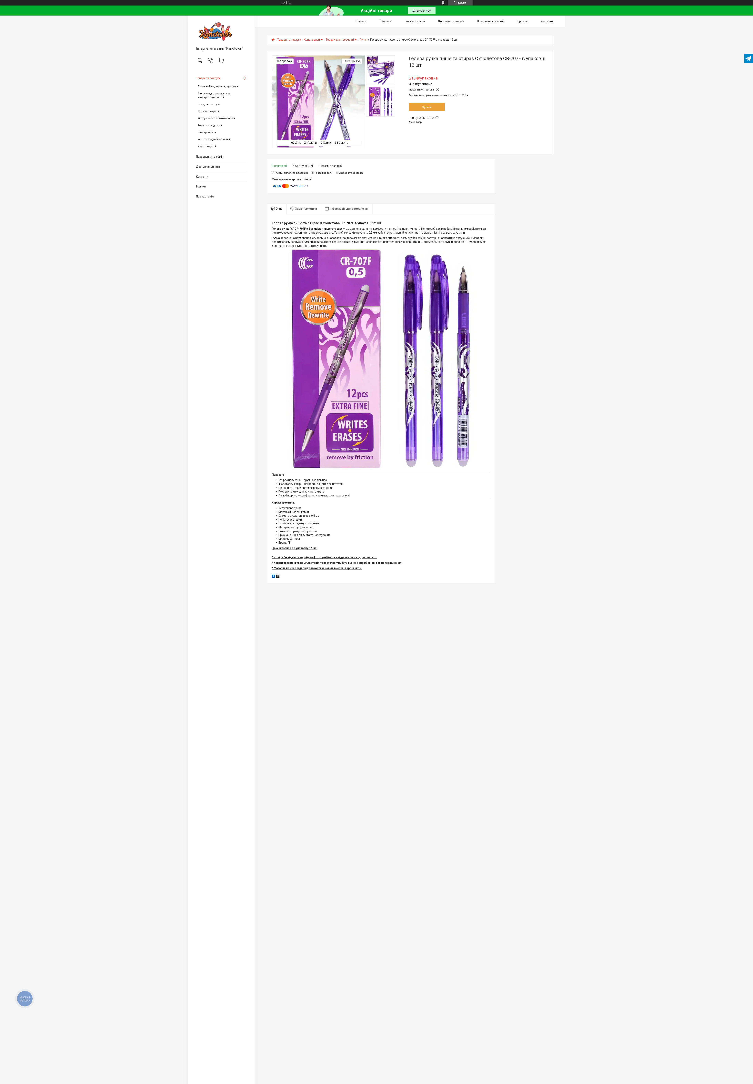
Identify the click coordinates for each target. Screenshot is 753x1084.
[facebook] (273, 576)
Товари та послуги (208, 78)
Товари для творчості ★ (341, 39)
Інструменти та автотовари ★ (217, 118)
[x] (277, 576)
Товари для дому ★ (210, 125)
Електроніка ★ (207, 132)
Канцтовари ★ (207, 146)
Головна (361, 21)
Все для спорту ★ (209, 104)
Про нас (522, 21)
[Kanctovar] (221, 31)
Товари (384, 21)
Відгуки (201, 186)
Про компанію (205, 196)
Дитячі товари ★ (209, 111)
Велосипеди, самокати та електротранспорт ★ (214, 95)
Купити (427, 107)
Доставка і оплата (208, 166)
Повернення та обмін (209, 156)
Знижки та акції (415, 21)
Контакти (202, 176)
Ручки (363, 39)
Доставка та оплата (451, 21)
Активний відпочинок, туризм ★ (218, 86)
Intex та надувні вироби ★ (214, 139)
